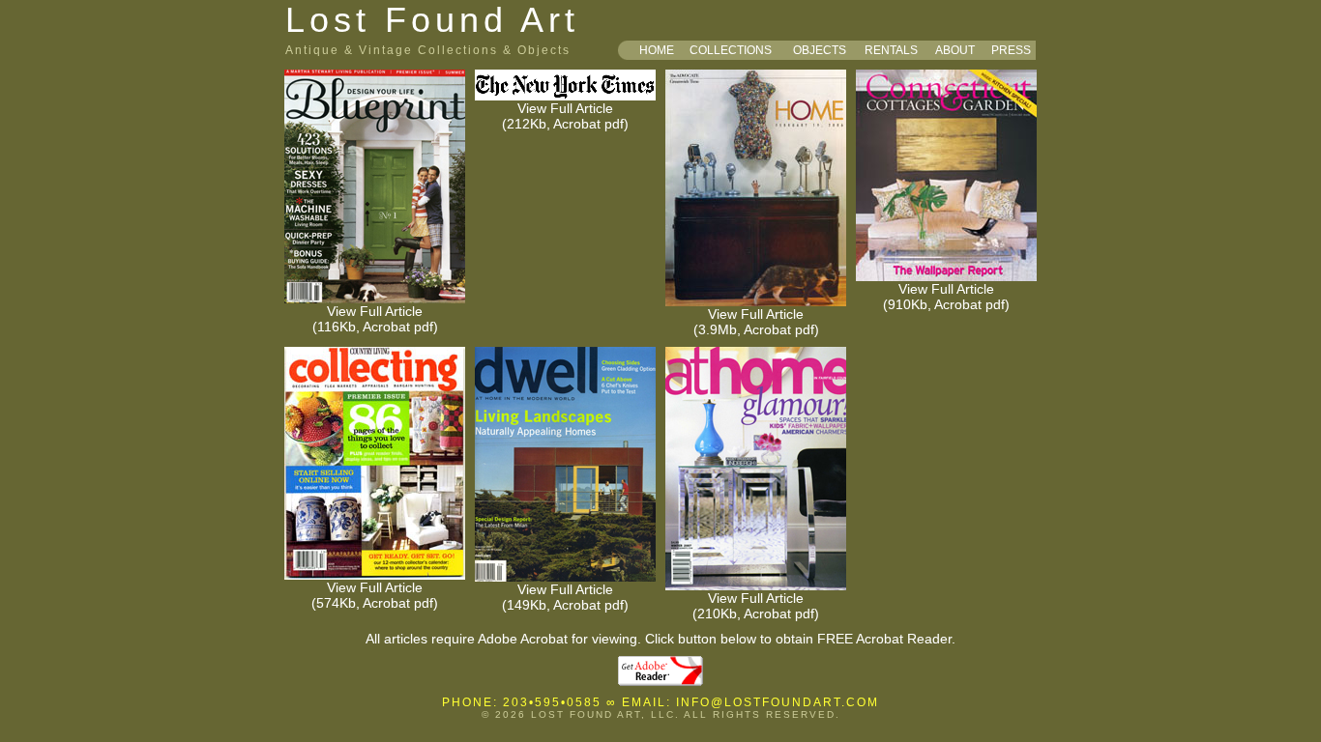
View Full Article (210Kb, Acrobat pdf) (755, 605)
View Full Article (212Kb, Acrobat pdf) (565, 115)
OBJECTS (819, 50)
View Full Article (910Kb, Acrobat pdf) (946, 296)
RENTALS (891, 50)
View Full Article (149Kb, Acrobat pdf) (565, 597)
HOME (656, 50)
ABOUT (955, 50)
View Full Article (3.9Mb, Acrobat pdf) (756, 321)
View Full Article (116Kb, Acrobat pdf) (375, 318)
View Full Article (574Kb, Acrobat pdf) (374, 595)
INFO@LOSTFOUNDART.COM (777, 702)
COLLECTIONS (731, 50)
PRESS (1011, 50)
